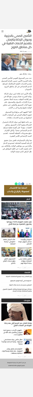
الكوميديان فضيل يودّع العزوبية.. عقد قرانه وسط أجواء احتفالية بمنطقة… (12, 351)
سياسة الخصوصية (11, 362)
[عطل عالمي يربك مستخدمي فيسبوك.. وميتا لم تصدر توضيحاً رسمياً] (28, 341)
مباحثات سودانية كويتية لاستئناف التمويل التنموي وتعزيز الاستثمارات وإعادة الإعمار (17, 290)
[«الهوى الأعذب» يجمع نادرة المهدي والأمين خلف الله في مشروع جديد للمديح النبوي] (28, 332)
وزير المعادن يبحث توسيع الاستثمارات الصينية (19, 276)
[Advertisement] (16, 13)
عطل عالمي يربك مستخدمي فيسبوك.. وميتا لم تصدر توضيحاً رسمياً (12, 341)
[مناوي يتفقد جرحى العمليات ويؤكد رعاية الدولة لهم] (25, 252)
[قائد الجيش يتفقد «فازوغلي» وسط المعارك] (8, 232)
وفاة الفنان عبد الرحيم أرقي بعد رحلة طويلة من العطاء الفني (18, 324)
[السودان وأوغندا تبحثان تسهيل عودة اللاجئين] (25, 232)
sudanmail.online (12, 365)
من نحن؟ (24, 362)
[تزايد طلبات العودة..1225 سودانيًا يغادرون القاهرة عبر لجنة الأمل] (16, 210)
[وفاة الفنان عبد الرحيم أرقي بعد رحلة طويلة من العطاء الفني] (16, 312)
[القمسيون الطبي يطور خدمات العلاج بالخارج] (8, 252)
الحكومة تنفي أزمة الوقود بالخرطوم (21, 280)
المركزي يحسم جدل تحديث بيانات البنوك (20, 285)
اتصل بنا (19, 362)
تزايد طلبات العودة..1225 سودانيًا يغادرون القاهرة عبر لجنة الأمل (19, 223)
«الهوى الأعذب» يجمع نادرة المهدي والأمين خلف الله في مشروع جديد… (13, 332)
